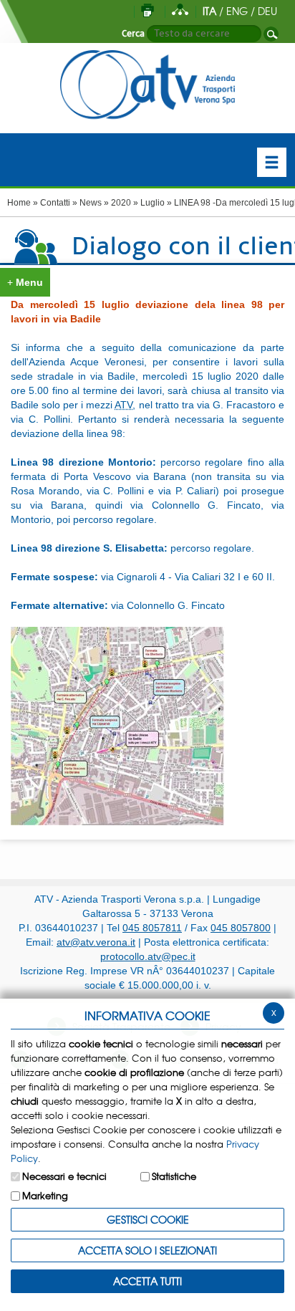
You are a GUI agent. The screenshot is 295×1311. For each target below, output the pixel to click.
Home (19, 203)
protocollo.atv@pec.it (147, 956)
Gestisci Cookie (148, 1219)
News (90, 203)
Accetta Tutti (147, 1281)
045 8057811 (152, 927)
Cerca (133, 34)
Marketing (45, 1195)
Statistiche (174, 1176)
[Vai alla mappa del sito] (180, 11)
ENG (237, 11)
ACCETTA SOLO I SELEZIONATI (147, 1250)
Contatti (55, 203)
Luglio (152, 203)
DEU (267, 11)
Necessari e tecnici (64, 1176)
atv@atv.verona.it (96, 942)
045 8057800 (241, 927)
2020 (121, 203)
